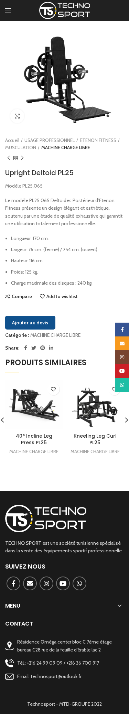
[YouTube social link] (63, 583)
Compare (22, 296)
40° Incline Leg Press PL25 (34, 439)
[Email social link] (30, 583)
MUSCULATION (20, 147)
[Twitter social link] (33, 347)
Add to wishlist (62, 296)
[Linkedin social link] (51, 347)
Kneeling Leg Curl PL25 (95, 439)
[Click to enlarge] (17, 116)
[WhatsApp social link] (79, 583)
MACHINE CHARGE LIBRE (65, 147)
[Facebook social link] (25, 347)
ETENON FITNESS (98, 140)
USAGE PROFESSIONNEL (49, 140)
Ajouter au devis (30, 323)
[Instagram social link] (46, 583)
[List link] (64, 663)
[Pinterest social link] (42, 347)
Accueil (12, 140)
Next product (22, 158)
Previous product (8, 158)
